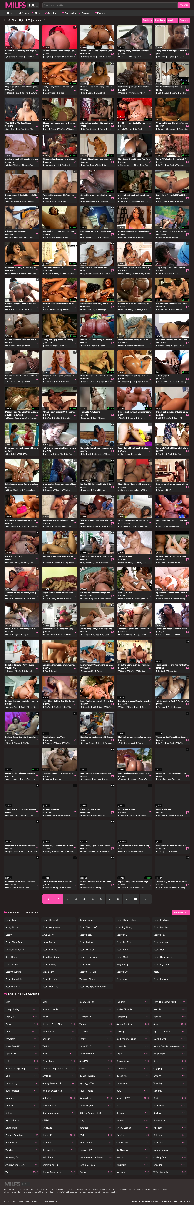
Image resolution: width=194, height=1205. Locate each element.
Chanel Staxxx (126, 165)
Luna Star (49, 382)
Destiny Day (163, 851)
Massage (132, 1172)
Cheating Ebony (124, 927)
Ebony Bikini (85, 964)
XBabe (9, 307)
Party (18, 671)
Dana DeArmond (105, 743)
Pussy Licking (21, 1009)
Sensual (132, 1113)
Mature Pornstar (169, 1150)
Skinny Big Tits (95, 1002)
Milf (159, 93)
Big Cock (180, 57)
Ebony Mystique (14, 490)
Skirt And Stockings (132, 1039)
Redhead (66, 165)
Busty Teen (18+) (21, 1046)
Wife (58, 1053)
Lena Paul (86, 779)
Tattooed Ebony (87, 979)
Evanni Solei (50, 237)
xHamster (124, 343)
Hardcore (124, 57)
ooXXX (85, 270)
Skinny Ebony (86, 920)
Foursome (171, 129)
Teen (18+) (21, 1016)
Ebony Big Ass (12, 986)
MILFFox (160, 668)
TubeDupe (11, 668)
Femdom (161, 237)
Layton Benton (88, 743)
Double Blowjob (132, 1009)
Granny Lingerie (58, 1164)
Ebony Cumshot (50, 920)
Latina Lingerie (95, 1105)
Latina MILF (95, 1046)
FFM (95, 1135)
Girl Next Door (95, 1016)
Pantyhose (92, 201)
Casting (140, 273)
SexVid (123, 451)
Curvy (146, 382)
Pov (137, 165)
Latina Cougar (21, 1083)
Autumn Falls (125, 599)
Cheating (169, 1164)
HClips (10, 126)
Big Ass (48, 57)
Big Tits (25, 93)
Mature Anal (58, 1031)
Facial (132, 1053)
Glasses (21, 1024)
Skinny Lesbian (132, 1127)
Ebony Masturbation (163, 920)
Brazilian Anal (58, 1105)
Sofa (31, 309)
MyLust (48, 776)
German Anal (132, 1142)
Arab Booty (48, 934)
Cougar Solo (132, 1061)
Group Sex (183, 129)
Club (95, 1009)
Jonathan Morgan (29, 418)
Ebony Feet (11, 920)
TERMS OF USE (137, 1201)
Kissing (48, 851)
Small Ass (58, 1127)
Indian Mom (169, 1053)
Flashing (132, 1031)
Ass (92, 165)
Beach (132, 1157)
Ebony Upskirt (123, 957)
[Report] (37, 54)
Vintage (95, 1024)
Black (122, 201)
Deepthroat (50, 93)
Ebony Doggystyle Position (92, 986)
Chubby (48, 779)
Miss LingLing (13, 779)
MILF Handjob (95, 1090)
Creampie (49, 273)
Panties (132, 1120)
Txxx (47, 54)
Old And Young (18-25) (95, 1113)
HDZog (160, 198)
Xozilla (10, 162)
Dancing (169, 1016)
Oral (58, 1002)
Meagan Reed (13, 418)
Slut (105, 165)
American (134, 93)
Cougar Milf (136, 57)
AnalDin (10, 90)
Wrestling (169, 1083)
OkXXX (9, 54)
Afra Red (161, 454)
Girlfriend (28, 671)
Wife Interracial (169, 1172)
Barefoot (95, 1127)
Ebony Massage (50, 986)
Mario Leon (125, 454)
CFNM (58, 1120)
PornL (9, 198)
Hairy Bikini (21, 1053)
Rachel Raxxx (13, 201)
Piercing (132, 1135)
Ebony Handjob (87, 949)
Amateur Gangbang (21, 1068)
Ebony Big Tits (123, 942)
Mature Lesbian (95, 1164)
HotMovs (49, 740)
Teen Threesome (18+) (169, 1002)
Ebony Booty (85, 934)
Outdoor (170, 635)
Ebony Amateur (161, 942)
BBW (132, 1090)
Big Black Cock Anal (58, 1090)
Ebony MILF (122, 934)
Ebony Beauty (49, 964)
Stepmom (132, 1164)
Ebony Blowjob (49, 949)
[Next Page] (146, 899)
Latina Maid (21, 1127)
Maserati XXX (88, 671)
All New (38, 13)
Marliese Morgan (127, 490)
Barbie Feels (23, 887)
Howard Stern (88, 382)
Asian (99, 671)
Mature (34, 93)
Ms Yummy (125, 237)
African (10, 237)
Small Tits (168, 273)
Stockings (132, 1068)
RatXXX (48, 812)
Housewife (58, 1135)
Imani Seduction (165, 526)
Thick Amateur (95, 1053)
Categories (70, 13)
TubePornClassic (15, 415)
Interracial (92, 346)
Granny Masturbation (58, 1083)
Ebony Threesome (88, 957)
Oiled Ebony (48, 971)
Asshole (169, 1009)
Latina (166, 93)
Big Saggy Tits (95, 1083)
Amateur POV (132, 1098)
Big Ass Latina (21, 1120)
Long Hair (30, 57)
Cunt (169, 1098)
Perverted (21, 1039)
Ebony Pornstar (161, 979)
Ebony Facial (159, 934)
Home (10, 13)
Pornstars (86, 13)
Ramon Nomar (28, 201)
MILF (21, 1076)
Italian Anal (132, 1083)
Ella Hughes (50, 815)
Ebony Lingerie (49, 979)
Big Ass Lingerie (95, 1098)
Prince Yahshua (14, 165)
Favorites (101, 13)
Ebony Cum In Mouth (126, 920)
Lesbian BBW (95, 1150)
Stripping (138, 599)
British (94, 129)
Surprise (95, 1031)
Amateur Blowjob (89, 309)
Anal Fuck (58, 1076)
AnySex (85, 90)
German (95, 1172)
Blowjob (107, 57)
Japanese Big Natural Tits (58, 1068)
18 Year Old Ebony (14, 949)
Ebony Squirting (13, 971)
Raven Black (12, 526)
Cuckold (169, 1113)
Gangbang (132, 201)
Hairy (110, 129)
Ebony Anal (121, 979)
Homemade (169, 1120)
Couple (21, 346)
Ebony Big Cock (161, 964)
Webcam (21, 1105)
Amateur (161, 57)
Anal (172, 201)
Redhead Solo (58, 1150)
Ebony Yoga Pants (14, 942)
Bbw (143, 93)
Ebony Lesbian (160, 927)
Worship (21, 1150)
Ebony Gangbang (51, 927)
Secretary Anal (21, 1157)
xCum (9, 343)
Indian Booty (48, 942)
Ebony (66, 57)
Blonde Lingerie (95, 1076)
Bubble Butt (28, 165)
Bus (132, 1105)
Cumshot (133, 779)
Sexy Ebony (11, 957)
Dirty (95, 1120)
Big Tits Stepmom (169, 1031)
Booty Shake (11, 927)
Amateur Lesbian (58, 1009)
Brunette (57, 57)
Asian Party (21, 1142)
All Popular (23, 13)
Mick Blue (11, 887)
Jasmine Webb (64, 815)
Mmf (100, 57)
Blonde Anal (132, 1076)
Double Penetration (58, 1172)
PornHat (86, 54)
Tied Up (58, 1046)
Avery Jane (162, 201)
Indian (58, 1016)
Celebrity (169, 1135)
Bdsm (176, 526)
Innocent (169, 1127)
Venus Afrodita (164, 599)
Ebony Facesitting (14, 979)
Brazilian (105, 237)
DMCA (166, 1201)
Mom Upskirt (95, 1142)
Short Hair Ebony (50, 957)
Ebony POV (122, 971)
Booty (183, 418)
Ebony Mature (86, 942)
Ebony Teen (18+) (88, 927)
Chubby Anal (169, 1157)
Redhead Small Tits (58, 1024)
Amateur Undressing (21, 1164)
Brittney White (164, 346)
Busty (122, 418)
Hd (73, 57)
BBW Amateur (21, 1090)
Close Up (32, 707)
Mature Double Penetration (169, 1046)
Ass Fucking (57, 309)
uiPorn (123, 54)
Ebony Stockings (87, 971)
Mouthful (21, 1098)
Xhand (85, 162)
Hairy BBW (58, 1157)
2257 (173, 1201)
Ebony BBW (122, 949)
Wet (21, 1172)
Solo (99, 165)
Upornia (161, 54)
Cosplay (169, 1076)
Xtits (47, 90)
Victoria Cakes (88, 57)
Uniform (58, 1039)
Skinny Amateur (132, 1024)
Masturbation (13, 93)
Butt (180, 309)
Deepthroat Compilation (95, 1157)
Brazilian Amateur (58, 1113)
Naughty (169, 1090)
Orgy (21, 1002)
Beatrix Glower (88, 887)
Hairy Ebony (122, 964)
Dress (169, 1061)
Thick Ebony (11, 964)
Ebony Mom (159, 949)
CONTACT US (184, 1201)
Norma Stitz (50, 635)
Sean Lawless (178, 346)
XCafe (85, 198)
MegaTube (162, 343)
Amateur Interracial (53, 346)
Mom (47, 309)
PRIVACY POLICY (154, 1201)
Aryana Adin (12, 707)
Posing (183, 382)
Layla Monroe (126, 129)
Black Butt (100, 93)
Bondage (58, 1142)
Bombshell (124, 382)
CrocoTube (87, 596)
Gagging (169, 1068)
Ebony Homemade (162, 957)
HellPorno (162, 234)
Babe (165, 309)
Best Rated (53, 13)
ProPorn (161, 126)
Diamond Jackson (15, 57)
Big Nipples (132, 1150)
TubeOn (160, 487)
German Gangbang (21, 1135)
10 (135, 899)
